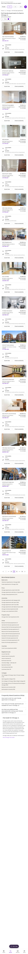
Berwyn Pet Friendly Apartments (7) (10, 622)
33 (11, 571)
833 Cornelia (5, 276)
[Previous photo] (3, 28)
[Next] (25, 6)
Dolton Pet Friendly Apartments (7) (9, 642)
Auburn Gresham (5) (6, 658)
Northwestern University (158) (8, 689)
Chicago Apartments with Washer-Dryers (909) (12, 606)
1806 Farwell (5, 139)
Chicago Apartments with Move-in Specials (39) (13, 592)
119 (22, 571)
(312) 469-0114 (5, 40)
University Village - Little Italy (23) (9, 662)
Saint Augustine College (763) (8, 679)
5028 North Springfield (8, 105)
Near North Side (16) (6, 665)
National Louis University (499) (8, 687)
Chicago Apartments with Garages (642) (11, 600)
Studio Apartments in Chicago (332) (10, 584)
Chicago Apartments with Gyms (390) (10, 602)
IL (5, 10)
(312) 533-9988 (5, 554)
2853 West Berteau (7, 208)
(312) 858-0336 (5, 280)
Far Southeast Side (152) (7, 667)
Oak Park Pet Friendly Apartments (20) (10, 625)
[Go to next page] (25, 571)
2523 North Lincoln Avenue (9, 413)
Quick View (7, 52)
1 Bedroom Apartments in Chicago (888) (11, 582)
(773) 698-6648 (5, 349)
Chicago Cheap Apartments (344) (9, 594)
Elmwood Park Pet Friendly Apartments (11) (11, 627)
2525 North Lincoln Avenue (9, 516)
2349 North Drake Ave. (8, 482)
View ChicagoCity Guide (9, 737)
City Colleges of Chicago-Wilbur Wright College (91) (13, 681)
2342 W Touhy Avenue (8, 345)
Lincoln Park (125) (5, 654)
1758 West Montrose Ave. (8, 448)
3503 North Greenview (8, 379)
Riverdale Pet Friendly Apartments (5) (10, 635)
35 (16, 571)
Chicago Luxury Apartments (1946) (9, 611)
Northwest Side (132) (6, 660)
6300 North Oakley (7, 173)
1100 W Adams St (6, 550)
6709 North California (7, 71)
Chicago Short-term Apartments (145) (10, 617)
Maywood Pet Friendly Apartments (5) (10, 631)
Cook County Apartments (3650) (9, 648)
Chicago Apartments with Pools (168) (10, 604)
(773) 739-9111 (5, 109)
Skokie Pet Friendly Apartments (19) (10, 638)
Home (2, 10)
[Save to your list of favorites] (23, 24)
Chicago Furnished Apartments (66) (10, 609)
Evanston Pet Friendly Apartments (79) (10, 640)
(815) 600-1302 (5, 452)
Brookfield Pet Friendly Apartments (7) (10, 629)
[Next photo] (25, 28)
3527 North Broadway (8, 36)
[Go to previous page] (3, 571)
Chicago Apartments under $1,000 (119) (11, 590)
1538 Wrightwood (6, 242)
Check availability (19, 52)
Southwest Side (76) (6, 669)
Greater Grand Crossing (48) (8, 656)
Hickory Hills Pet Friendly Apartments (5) (11, 633)
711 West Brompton (7, 310)
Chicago (9, 10)
